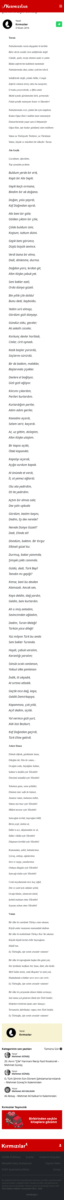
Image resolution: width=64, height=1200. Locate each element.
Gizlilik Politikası (11, 1157)
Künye (57, 1169)
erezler (30, 1157)
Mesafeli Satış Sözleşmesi (17, 1163)
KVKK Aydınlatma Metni (15, 1169)
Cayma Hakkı (53, 1163)
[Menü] (60, 6)
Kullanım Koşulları (50, 1157)
